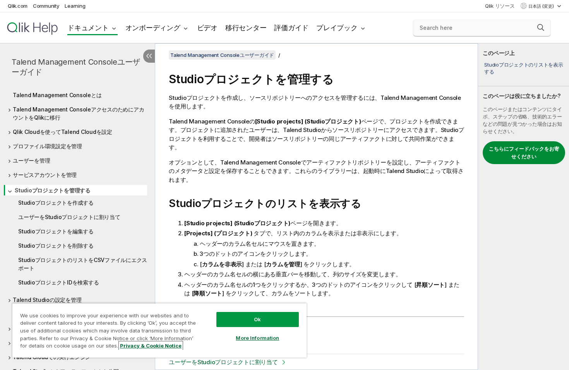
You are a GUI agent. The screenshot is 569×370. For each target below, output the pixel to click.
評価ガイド (291, 28)
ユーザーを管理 (31, 160)
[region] (159, 330)
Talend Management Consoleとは (57, 95)
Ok (257, 319)
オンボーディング (152, 28)
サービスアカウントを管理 (45, 174)
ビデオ (207, 28)
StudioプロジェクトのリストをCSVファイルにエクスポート (82, 264)
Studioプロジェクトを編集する (56, 231)
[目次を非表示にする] (149, 56)
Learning (75, 6)
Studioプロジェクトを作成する (56, 202)
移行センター (246, 28)
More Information (257, 338)
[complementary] (523, 206)
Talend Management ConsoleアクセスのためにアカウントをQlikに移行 (78, 113)
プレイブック (337, 28)
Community (46, 6)
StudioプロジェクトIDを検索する (58, 282)
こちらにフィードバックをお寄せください (524, 152)
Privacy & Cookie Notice (151, 346)
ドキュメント (88, 28)
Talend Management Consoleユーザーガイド (76, 67)
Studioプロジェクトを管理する (53, 190)
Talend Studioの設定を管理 (47, 299)
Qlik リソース (500, 6)
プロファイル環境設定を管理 (47, 146)
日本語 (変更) (541, 6)
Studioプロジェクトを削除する (56, 245)
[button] (541, 27)
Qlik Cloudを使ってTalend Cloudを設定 (62, 131)
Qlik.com (17, 6)
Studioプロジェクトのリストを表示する (523, 68)
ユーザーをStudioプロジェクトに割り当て (69, 217)
